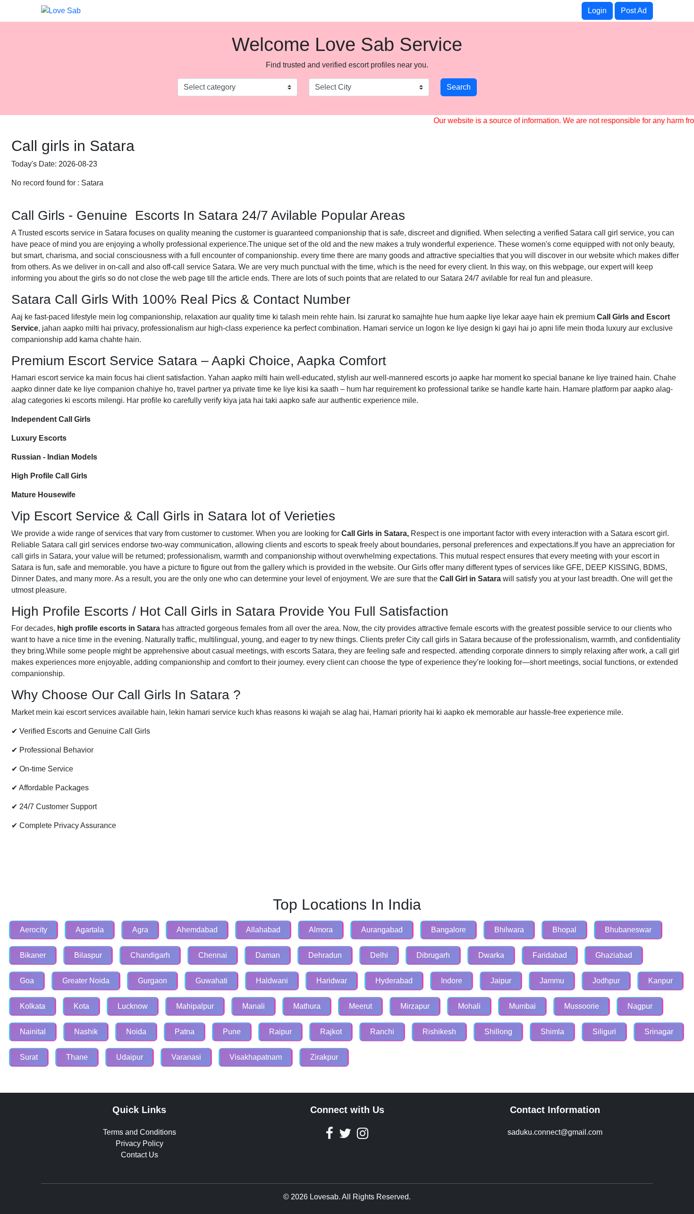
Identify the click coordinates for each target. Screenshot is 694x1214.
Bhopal (564, 930)
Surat (29, 1057)
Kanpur (660, 981)
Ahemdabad (197, 930)
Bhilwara (509, 930)
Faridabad (550, 955)
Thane (77, 1057)
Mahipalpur (195, 1006)
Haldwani (272, 981)
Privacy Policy (139, 1143)
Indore (451, 981)
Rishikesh (439, 1032)
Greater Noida (86, 981)
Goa (27, 981)
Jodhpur (606, 981)
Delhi (379, 955)
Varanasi (186, 1057)
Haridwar (331, 981)
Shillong (498, 1032)
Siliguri (604, 1032)
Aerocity (33, 930)
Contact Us (139, 1155)
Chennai (212, 955)
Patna (185, 1032)
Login (597, 11)
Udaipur (129, 1057)
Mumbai (522, 1006)
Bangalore (448, 930)
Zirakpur (324, 1057)
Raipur (280, 1032)
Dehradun (325, 955)
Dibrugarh (433, 955)
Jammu (552, 981)
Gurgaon (152, 981)
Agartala (90, 930)
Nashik (86, 1032)
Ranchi (382, 1032)
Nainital (33, 1032)
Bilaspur (88, 955)
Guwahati (211, 981)
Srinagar (658, 1032)
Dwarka (491, 955)
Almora (321, 930)
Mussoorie (581, 1006)
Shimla (552, 1032)
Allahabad (263, 930)
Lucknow (133, 1006)
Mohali (469, 1006)
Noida (136, 1032)
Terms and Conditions (139, 1132)
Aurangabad (382, 930)
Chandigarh (150, 955)
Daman (267, 955)
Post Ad (634, 11)
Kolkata (32, 1006)
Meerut (360, 1006)
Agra (140, 930)
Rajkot (331, 1032)
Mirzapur (415, 1006)
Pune (232, 1032)
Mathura (307, 1006)
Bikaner (33, 955)
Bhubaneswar (628, 930)
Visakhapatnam (255, 1057)
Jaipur (501, 981)
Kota (81, 1006)
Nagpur (639, 1006)
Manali (253, 1006)
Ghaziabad (613, 955)
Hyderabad (394, 981)
